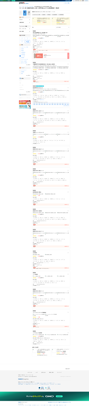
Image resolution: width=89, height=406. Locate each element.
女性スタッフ (53, 120)
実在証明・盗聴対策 (20, 384)
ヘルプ (36, 372)
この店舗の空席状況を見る (66, 105)
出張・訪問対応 (35, 41)
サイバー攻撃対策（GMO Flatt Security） (44, 384)
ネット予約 (41, 95)
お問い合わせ (43, 372)
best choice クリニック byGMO (22, 376)
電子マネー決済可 (47, 120)
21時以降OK (45, 41)
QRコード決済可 (40, 120)
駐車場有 (62, 178)
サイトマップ (59, 372)
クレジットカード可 (24, 59)
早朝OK (51, 95)
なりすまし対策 (52, 384)
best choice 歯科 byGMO (32, 376)
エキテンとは (30, 372)
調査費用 (22, 71)
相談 (22, 73)
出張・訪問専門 (35, 140)
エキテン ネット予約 (24, 47)
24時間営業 (51, 41)
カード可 (62, 41)
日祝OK (41, 41)
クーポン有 (57, 41)
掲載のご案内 (51, 372)
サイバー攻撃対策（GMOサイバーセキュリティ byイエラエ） (31, 384)
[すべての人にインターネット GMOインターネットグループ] (82, 0)
